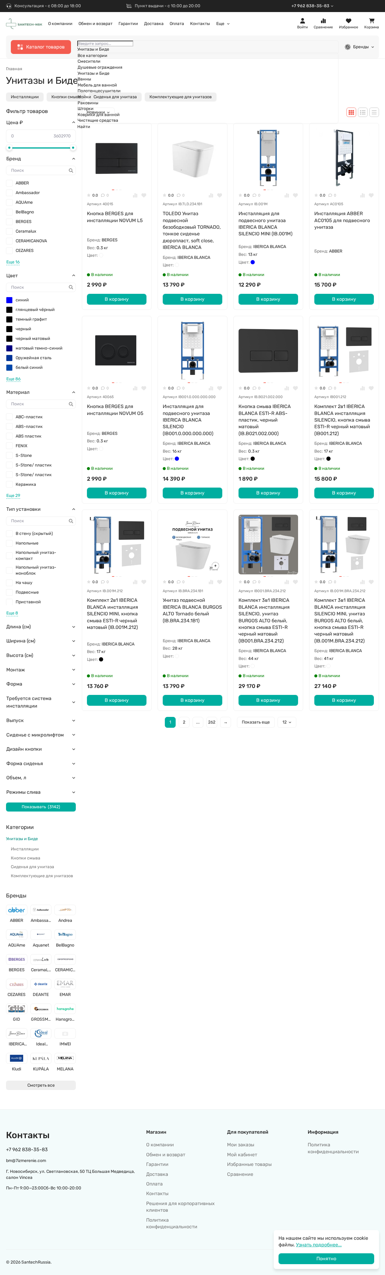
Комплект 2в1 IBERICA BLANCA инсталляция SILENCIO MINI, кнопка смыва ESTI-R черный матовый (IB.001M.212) (112, 613)
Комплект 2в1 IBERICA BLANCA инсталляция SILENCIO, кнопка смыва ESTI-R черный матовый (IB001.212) (342, 420)
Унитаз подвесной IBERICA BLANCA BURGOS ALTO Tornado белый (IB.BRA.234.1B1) (192, 610)
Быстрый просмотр (119, 178)
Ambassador (28, 192)
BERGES (24, 221)
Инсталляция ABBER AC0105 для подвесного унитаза (342, 220)
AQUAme (24, 202)
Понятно (326, 1258)
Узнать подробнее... (319, 1245)
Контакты (200, 23)
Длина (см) (18, 627)
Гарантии (128, 23)
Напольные (27, 543)
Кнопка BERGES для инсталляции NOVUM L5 (115, 217)
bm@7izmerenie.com (26, 1160)
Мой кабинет (242, 1154)
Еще (220, 23)
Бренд (13, 159)
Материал (17, 392)
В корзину (117, 299)
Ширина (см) (20, 641)
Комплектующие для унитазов (42, 875)
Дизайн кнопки (24, 749)
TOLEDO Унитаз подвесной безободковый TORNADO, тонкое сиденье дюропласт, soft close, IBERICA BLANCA (192, 230)
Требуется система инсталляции (28, 702)
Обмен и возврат (95, 23)
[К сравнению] (135, 195)
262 (211, 722)
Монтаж (15, 670)
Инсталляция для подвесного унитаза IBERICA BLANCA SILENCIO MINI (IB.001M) (265, 224)
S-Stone (24, 455)
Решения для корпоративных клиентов (180, 1207)
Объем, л (16, 777)
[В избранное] (144, 195)
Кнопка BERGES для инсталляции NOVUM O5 (115, 410)
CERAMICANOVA (31, 240)
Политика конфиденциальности (171, 1223)
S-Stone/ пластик (34, 465)
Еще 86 (13, 379)
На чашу (24, 582)
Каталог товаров (45, 47)
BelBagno (25, 212)
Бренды (361, 46)
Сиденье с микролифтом (35, 735)
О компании (60, 23)
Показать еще (256, 722)
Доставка (154, 23)
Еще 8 (12, 613)
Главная (14, 68)
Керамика (26, 484)
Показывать (41, 806)
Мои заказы (240, 1145)
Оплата (177, 23)
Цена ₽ (14, 122)
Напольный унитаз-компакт (36, 555)
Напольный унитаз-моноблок (36, 570)
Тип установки (23, 509)
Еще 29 (13, 495)
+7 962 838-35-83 (310, 5)
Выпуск (15, 720)
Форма (14, 684)
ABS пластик (29, 436)
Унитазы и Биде (22, 838)
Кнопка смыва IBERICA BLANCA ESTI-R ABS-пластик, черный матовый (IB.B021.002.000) (265, 420)
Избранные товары (249, 1164)
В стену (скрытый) (34, 533)
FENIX (21, 445)
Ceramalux (26, 231)
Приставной (28, 602)
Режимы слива (23, 792)
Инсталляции (25, 96)
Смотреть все (41, 1085)
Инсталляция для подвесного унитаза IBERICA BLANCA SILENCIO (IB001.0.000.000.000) (188, 420)
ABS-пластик (29, 426)
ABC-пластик (29, 416)
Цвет (12, 275)
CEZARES (25, 250)
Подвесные (27, 592)
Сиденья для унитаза (32, 866)
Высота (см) (19, 655)
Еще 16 (13, 262)
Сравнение (240, 1174)
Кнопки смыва (66, 96)
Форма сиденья (24, 763)
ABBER (22, 183)
